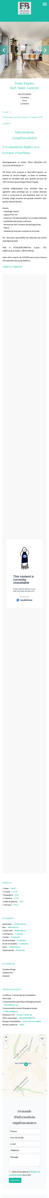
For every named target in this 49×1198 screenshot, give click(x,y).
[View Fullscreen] (6, 1046)
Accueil (5, 112)
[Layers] (42, 1038)
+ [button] (6, 1037)
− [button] (6, 1040)
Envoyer (15, 1180)
